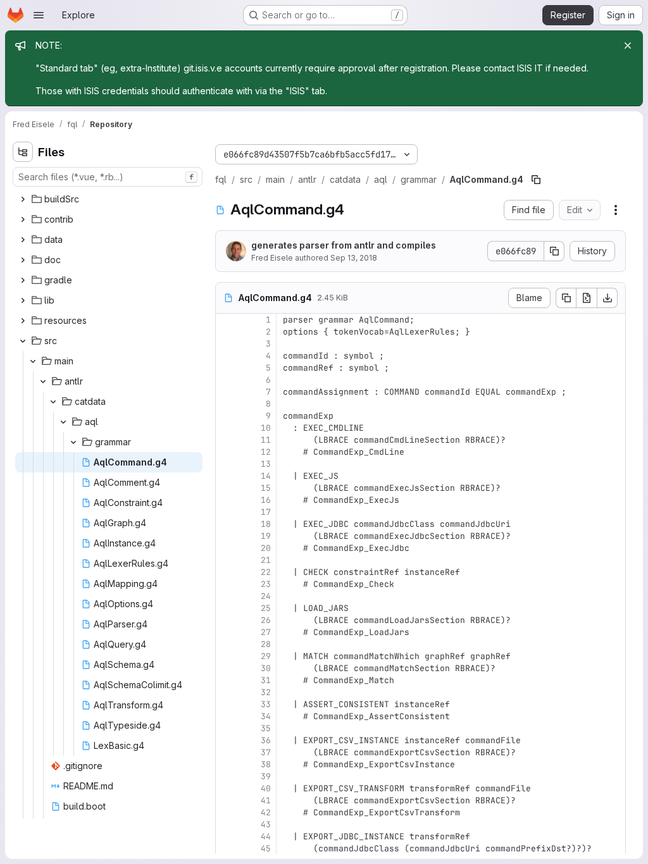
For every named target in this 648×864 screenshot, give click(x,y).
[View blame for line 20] (226, 548)
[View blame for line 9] (226, 416)
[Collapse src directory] (22, 341)
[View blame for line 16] (226, 500)
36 (266, 740)
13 (266, 464)
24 (266, 596)
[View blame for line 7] (226, 392)
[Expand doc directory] (22, 260)
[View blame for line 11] (226, 440)
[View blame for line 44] (226, 836)
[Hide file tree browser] (23, 152)
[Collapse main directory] (32, 361)
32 (266, 692)
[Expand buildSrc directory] (22, 199)
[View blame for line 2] (226, 332)
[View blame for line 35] (226, 728)
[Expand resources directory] (22, 320)
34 (266, 716)
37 (266, 752)
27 (266, 632)
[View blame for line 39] (226, 776)
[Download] (607, 298)
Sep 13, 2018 (353, 257)
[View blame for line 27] (226, 632)
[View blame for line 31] (226, 680)
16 (266, 500)
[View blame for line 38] (226, 764)
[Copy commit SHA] (554, 251)
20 (266, 548)
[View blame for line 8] (226, 404)
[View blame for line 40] (226, 788)
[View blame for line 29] (226, 656)
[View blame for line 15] (226, 488)
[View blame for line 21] (226, 560)
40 (266, 788)
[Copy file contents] (566, 298)
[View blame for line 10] (226, 428)
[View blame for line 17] (226, 512)
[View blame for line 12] (226, 452)
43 (266, 824)
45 (266, 848)
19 (266, 536)
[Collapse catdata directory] (53, 401)
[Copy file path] (536, 180)
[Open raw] (586, 298)
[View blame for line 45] (226, 848)
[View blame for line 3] (226, 344)
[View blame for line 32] (226, 692)
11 (266, 440)
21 (266, 560)
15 (266, 488)
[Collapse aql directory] (63, 421)
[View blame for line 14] (226, 476)
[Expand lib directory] (22, 300)
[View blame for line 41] (226, 800)
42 (266, 812)
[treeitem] (108, 199)
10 (266, 428)
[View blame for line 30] (226, 668)
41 (266, 800)
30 (266, 668)
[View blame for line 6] (226, 380)
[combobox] (107, 177)
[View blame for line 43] (226, 824)
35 (266, 728)
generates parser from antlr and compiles (343, 245)
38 (266, 764)
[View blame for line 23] (226, 584)
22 (266, 572)
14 (266, 476)
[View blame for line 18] (226, 524)
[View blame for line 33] (226, 704)
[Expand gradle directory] (22, 280)
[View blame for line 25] (226, 608)
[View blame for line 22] (226, 572)
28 (266, 644)
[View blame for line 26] (226, 620)
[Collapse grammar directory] (73, 442)
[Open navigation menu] (38, 15)
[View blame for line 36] (226, 740)
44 (266, 836)
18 (266, 524)
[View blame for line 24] (226, 596)
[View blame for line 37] (226, 752)
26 (266, 620)
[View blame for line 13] (226, 464)
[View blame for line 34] (226, 716)
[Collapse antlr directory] (43, 381)
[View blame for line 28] (226, 644)
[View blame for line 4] (226, 356)
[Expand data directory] (22, 239)
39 (266, 776)
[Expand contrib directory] (22, 219)
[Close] (627, 45)
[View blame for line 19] (226, 536)
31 (266, 680)
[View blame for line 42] (226, 812)
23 (266, 584)
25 (266, 608)
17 (266, 512)
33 (266, 704)
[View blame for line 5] (226, 368)
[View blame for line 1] (226, 320)
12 (266, 452)
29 (266, 656)
